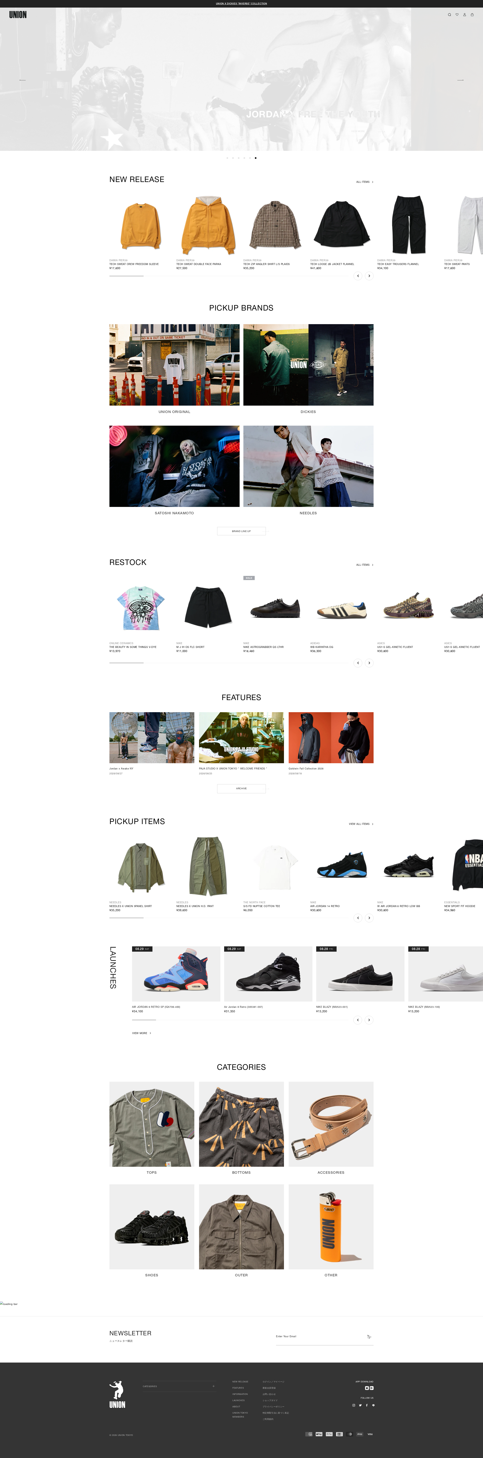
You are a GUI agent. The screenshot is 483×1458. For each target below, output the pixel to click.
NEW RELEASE (203, 15)
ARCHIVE (241, 789)
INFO (291, 15)
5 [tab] (250, 158)
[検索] (449, 14)
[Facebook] (366, 1405)
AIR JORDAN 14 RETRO (325, 906)
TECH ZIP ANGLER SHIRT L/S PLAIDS (266, 264)
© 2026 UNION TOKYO (121, 1435)
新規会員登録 (269, 1388)
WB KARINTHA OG (321, 647)
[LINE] (373, 1405)
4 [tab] (244, 158)
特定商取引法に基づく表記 (276, 1413)
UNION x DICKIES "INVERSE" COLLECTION (241, 4)
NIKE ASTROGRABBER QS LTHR (263, 647)
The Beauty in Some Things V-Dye (133, 647)
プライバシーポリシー (274, 1407)
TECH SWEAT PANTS (457, 264)
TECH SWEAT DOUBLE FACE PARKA (198, 264)
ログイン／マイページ (274, 1382)
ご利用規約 (268, 1419)
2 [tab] (233, 158)
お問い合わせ (269, 1394)
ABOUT (302, 15)
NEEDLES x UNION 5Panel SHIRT (130, 906)
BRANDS (246, 15)
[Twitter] (360, 1405)
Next (460, 79)
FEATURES (183, 15)
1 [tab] (227, 158)
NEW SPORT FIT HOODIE (459, 906)
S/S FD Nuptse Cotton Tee (261, 906)
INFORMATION (240, 1394)
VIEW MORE (188, 131)
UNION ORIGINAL (226, 15)
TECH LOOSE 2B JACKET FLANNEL (332, 264)
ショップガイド (270, 1401)
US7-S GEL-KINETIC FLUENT (395, 647)
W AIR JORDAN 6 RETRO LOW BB (398, 906)
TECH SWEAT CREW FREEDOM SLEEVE (134, 264)
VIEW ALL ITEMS (359, 824)
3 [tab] (239, 158)
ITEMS (261, 15)
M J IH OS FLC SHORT (190, 647)
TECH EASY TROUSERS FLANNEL (398, 264)
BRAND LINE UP (241, 531)
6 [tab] (256, 158)
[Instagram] (353, 1405)
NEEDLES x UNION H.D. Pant (195, 906)
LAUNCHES (277, 15)
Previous (22, 79)
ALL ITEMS (363, 182)
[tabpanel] (241, 76)
